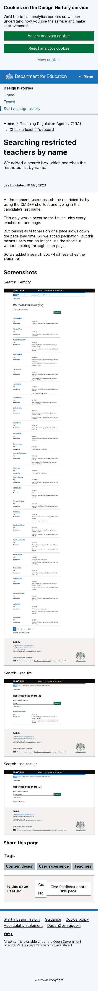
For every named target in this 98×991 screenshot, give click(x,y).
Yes (41, 884)
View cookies (49, 60)
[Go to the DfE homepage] (35, 77)
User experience (54, 866)
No (40, 893)
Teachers (83, 866)
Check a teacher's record (32, 129)
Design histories (18, 88)
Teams (9, 101)
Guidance (53, 919)
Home (9, 95)
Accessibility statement (23, 925)
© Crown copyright (49, 980)
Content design (20, 866)
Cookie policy (77, 919)
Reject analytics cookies (49, 48)
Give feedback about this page (68, 888)
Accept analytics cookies (49, 35)
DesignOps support (63, 925)
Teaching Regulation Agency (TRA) (50, 123)
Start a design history (22, 108)
